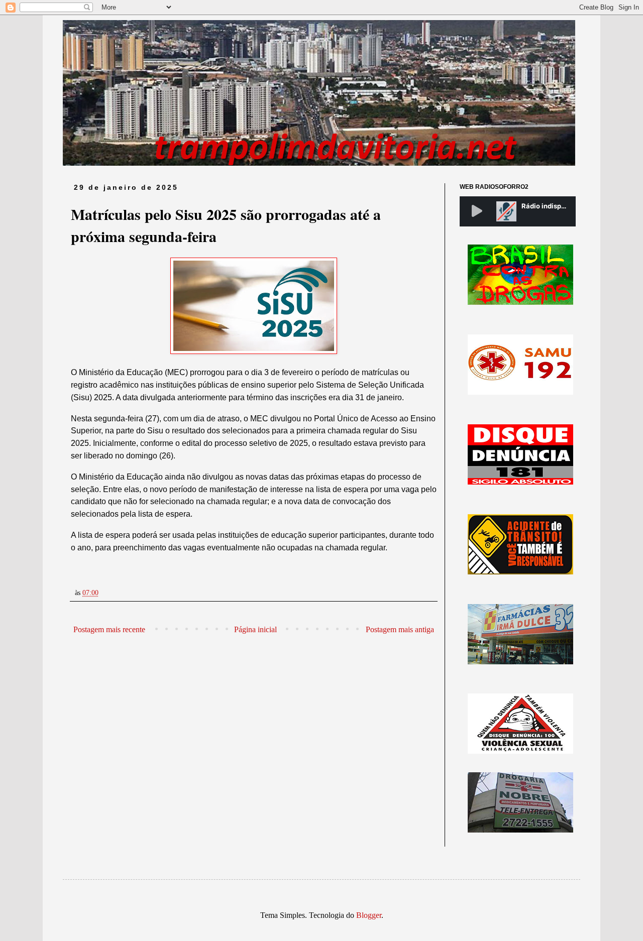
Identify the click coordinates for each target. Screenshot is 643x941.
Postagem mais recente (109, 629)
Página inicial (255, 629)
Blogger (368, 915)
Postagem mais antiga (400, 629)
